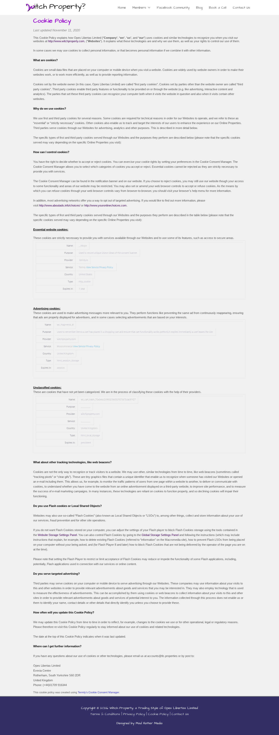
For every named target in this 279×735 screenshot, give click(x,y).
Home (122, 7)
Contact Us (241, 7)
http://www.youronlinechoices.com (105, 205)
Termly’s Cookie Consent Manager (98, 692)
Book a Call (217, 7)
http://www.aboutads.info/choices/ (59, 205)
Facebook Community (173, 7)
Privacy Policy (134, 714)
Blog (199, 7)
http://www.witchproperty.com (66, 41)
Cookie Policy (158, 714)
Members (139, 7)
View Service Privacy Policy (99, 267)
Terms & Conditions (105, 714)
